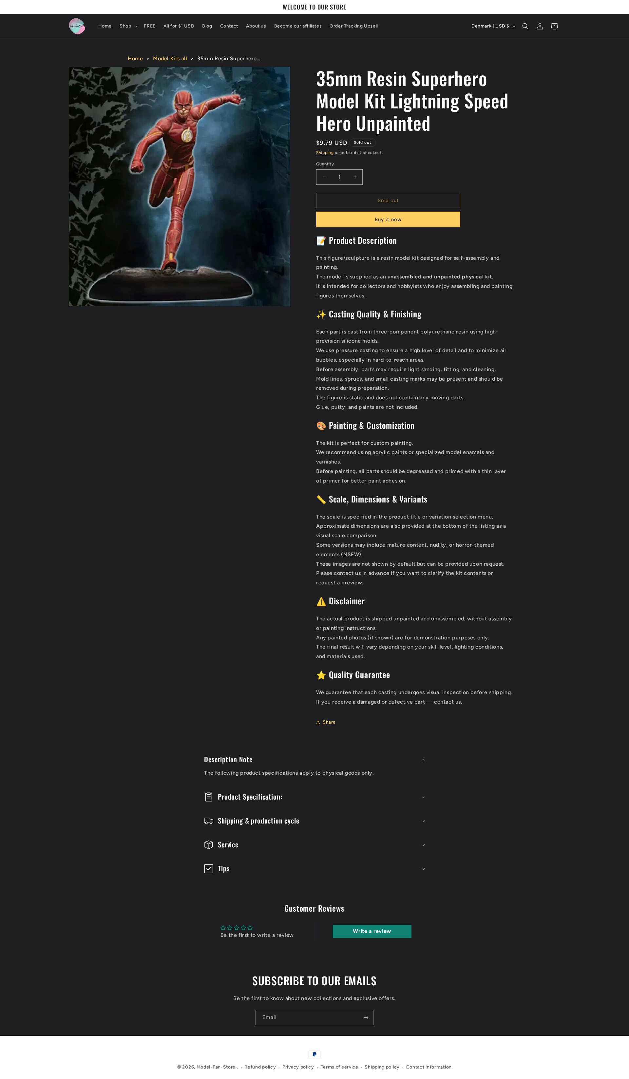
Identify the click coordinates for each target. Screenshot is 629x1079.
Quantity (325, 163)
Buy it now (388, 219)
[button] (128, 26)
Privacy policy (298, 1067)
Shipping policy (382, 1067)
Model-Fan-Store (216, 1067)
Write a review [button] (372, 931)
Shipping (325, 152)
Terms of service (339, 1067)
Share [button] (329, 722)
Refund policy (260, 1067)
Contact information (429, 1067)
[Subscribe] (366, 1017)
